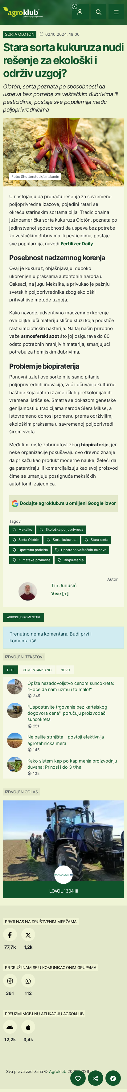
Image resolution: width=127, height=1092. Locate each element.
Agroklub (57, 1071)
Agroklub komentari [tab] (23, 617)
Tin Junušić (63, 585)
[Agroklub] (23, 11)
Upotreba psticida (33, 550)
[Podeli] (95, 1078)
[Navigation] (116, 11)
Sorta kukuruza (64, 540)
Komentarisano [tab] (37, 670)
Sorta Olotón (28, 540)
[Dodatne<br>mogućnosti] (113, 1078)
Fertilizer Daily (77, 244)
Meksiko (25, 529)
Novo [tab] (65, 670)
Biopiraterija (73, 560)
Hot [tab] (10, 670)
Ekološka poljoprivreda (64, 529)
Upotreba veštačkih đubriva (83, 550)
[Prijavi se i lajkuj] (78, 1078)
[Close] (98, 11)
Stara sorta (99, 540)
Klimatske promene (34, 560)
